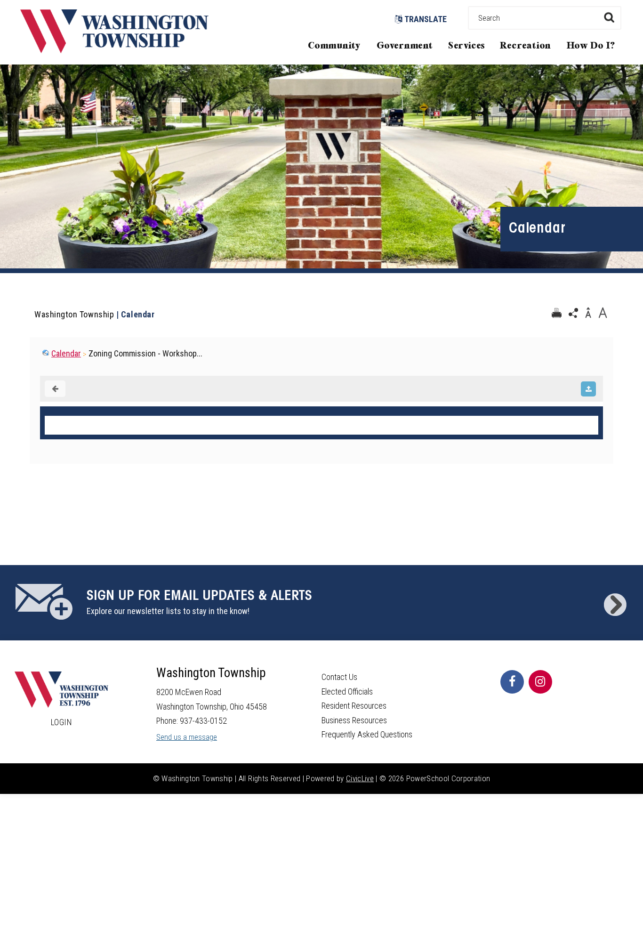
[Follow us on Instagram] (540, 682)
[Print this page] (556, 313)
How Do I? (591, 46)
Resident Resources (354, 706)
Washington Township (74, 314)
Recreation (525, 46)
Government (405, 46)
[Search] (609, 17)
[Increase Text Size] (602, 313)
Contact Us (339, 677)
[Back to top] (626, 925)
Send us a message (186, 737)
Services (466, 46)
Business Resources (354, 720)
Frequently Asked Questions (367, 734)
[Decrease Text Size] (588, 313)
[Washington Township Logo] (114, 50)
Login (61, 722)
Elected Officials (347, 691)
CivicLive (360, 778)
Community (334, 46)
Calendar (66, 353)
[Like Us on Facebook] (512, 682)
